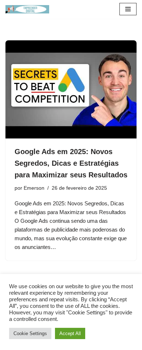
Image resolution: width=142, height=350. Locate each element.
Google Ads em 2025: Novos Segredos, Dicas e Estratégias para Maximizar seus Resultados (71, 163)
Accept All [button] (70, 333)
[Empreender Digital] (27, 9)
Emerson (34, 188)
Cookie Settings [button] (30, 333)
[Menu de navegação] (128, 9)
